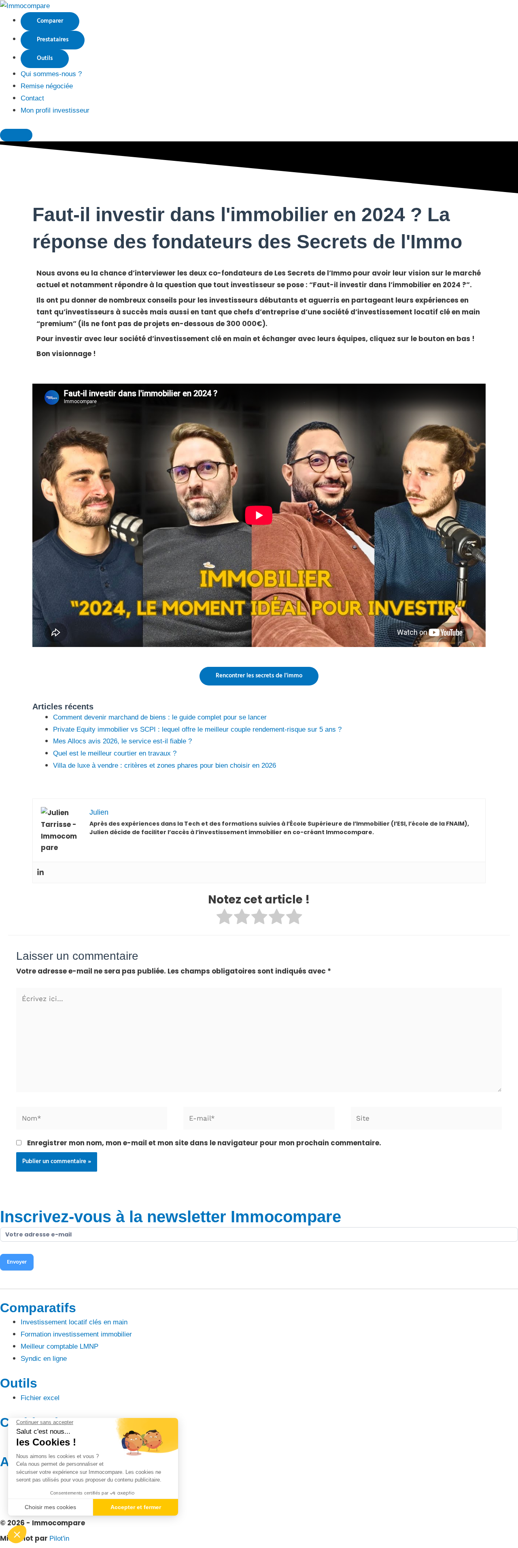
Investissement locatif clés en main (74, 1322)
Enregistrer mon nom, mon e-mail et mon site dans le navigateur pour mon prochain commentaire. (204, 1143)
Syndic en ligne (44, 1358)
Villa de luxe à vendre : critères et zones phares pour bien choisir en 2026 (164, 765)
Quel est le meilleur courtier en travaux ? (114, 753)
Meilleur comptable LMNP (59, 1346)
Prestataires (52, 40)
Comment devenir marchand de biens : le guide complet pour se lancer (160, 717)
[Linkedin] (40, 872)
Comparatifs (38, 1307)
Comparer (50, 21)
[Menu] (16, 135)
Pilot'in (59, 1538)
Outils (45, 58)
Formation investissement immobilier (76, 1334)
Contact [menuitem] (32, 98)
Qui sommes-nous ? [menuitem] (51, 74)
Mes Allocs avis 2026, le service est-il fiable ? (122, 741)
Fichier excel (40, 1398)
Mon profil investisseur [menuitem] (55, 110)
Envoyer (17, 1262)
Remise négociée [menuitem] (47, 86)
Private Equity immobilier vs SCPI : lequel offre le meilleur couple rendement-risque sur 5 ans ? (197, 729)
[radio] (224, 918)
